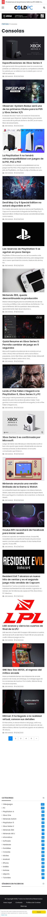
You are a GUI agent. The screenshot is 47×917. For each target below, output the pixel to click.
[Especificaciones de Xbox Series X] (23, 48)
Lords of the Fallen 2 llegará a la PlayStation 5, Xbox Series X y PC (22, 392)
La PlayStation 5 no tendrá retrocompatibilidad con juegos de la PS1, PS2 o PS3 (23, 158)
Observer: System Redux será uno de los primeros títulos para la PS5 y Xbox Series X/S (23, 109)
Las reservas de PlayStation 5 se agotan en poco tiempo (21, 250)
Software (7, 841)
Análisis (6, 867)
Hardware (7, 844)
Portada (5, 24)
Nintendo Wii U (9, 833)
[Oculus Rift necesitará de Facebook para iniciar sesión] (23, 515)
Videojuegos (8, 804)
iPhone (6, 863)
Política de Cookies (33, 902)
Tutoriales (7, 878)
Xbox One (7, 815)
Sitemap (24, 906)
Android (6, 859)
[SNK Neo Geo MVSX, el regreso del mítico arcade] (23, 655)
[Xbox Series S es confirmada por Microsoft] (23, 422)
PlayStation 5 (8, 822)
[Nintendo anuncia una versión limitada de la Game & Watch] (23, 469)
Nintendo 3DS (8, 830)
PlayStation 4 (8, 811)
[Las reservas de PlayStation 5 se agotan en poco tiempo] (23, 234)
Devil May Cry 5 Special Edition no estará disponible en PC (22, 204)
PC (4, 808)
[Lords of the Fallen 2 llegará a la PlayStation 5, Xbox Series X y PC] (23, 376)
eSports (6, 874)
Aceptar (39, 912)
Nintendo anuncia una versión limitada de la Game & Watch (20, 485)
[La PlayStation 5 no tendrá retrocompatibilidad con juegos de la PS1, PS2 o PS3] (23, 141)
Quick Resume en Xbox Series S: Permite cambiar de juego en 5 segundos (21, 344)
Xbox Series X (8, 826)
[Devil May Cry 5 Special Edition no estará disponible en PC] (23, 188)
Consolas (6, 852)
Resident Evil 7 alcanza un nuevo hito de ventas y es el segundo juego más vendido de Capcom (21, 579)
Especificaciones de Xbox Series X (22, 62)
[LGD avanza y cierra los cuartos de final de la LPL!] (23, 611)
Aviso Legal (7, 902)
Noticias (6, 870)
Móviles (6, 856)
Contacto (19, 902)
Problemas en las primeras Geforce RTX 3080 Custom (26, 2)
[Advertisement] (23, 769)
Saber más (4, 915)
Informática (7, 837)
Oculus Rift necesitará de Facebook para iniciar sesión (23, 531)
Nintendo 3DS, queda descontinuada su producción (20, 296)
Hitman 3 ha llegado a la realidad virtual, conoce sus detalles (22, 717)
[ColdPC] (23, 8)
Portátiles (7, 848)
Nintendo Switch (9, 819)
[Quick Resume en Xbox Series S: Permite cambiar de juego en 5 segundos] (23, 327)
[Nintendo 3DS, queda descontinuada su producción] (23, 280)
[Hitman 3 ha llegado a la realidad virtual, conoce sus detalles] (23, 701)
